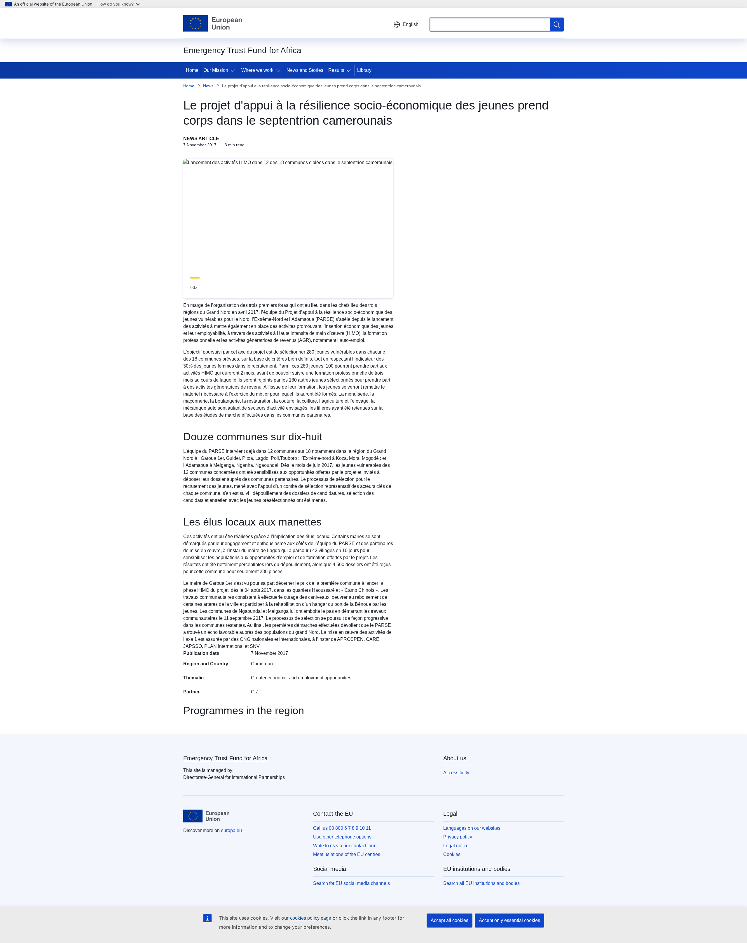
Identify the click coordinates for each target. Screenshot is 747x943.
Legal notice (456, 845)
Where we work (257, 70)
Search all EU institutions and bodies (481, 883)
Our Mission (215, 70)
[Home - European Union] (212, 23)
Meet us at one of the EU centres (346, 854)
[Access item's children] (234, 70)
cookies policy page (310, 918)
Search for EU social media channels (351, 883)
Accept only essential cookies (509, 920)
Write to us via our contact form (344, 845)
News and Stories (305, 70)
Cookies (451, 854)
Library (364, 70)
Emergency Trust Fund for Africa (225, 758)
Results (336, 70)
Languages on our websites (471, 828)
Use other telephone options (342, 836)
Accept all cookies (449, 920)
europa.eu (231, 830)
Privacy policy (457, 836)
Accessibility (456, 772)
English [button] (410, 24)
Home (192, 70)
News (208, 85)
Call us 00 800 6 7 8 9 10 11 (342, 828)
